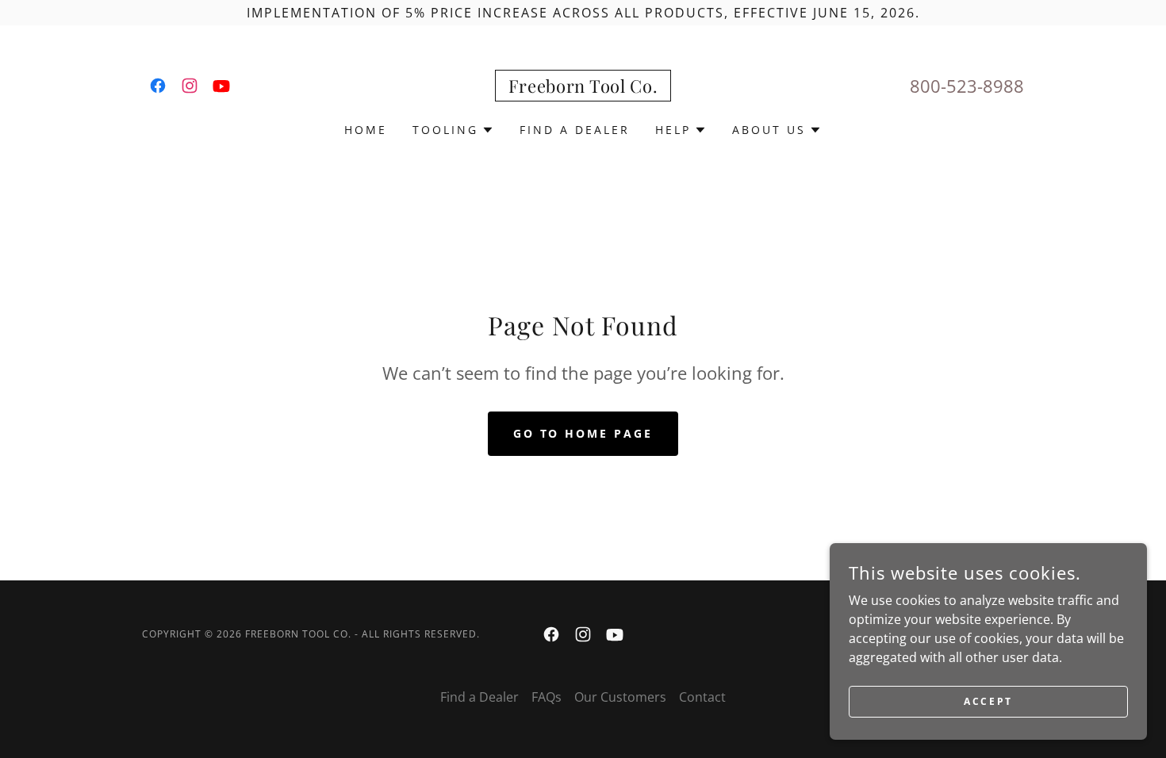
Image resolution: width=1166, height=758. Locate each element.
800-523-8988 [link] (967, 86)
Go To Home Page (583, 433)
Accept (988, 701)
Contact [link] (702, 697)
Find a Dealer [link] (575, 129)
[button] (453, 130)
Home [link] (365, 129)
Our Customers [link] (620, 697)
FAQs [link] (546, 697)
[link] (158, 85)
